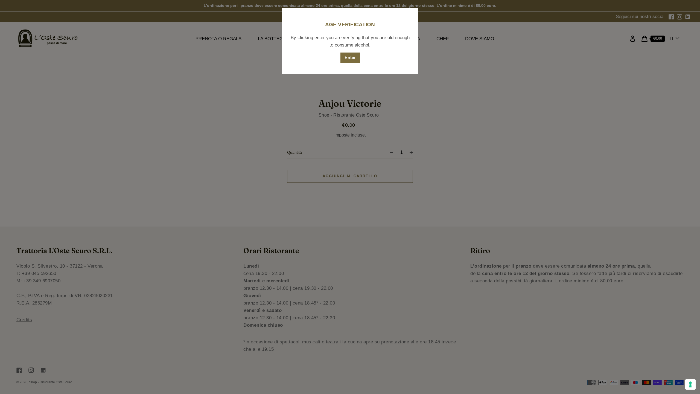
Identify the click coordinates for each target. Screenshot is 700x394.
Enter (350, 57)
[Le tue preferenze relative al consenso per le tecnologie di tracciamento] (690, 384)
